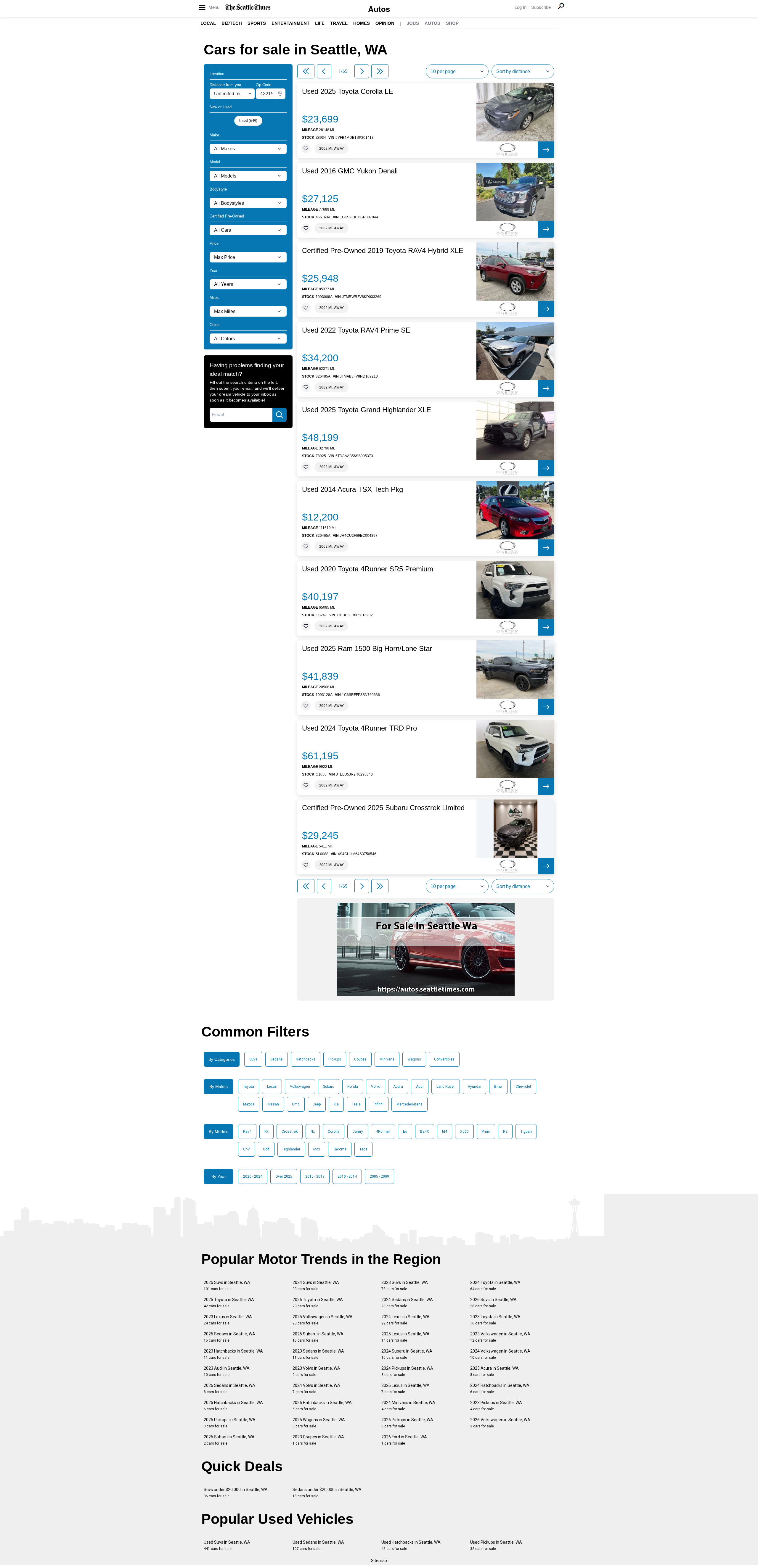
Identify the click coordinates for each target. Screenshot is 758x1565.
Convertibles (444, 1059)
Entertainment (290, 23)
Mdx (316, 1149)
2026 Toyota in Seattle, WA (318, 1302)
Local (208, 23)
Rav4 (247, 1131)
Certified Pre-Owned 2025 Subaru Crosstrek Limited (383, 807)
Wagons (414, 1059)
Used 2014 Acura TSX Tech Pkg (352, 489)
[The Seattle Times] (248, 7)
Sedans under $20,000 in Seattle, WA (327, 1492)
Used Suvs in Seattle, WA (227, 1545)
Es (405, 1131)
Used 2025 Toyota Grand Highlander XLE (366, 409)
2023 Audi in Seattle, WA (227, 1371)
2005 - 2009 (379, 1176)
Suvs (253, 1059)
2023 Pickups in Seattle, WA (496, 1405)
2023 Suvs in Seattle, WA (404, 1285)
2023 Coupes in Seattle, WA (318, 1440)
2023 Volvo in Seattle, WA (316, 1371)
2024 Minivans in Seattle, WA (408, 1405)
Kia (336, 1104)
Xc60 (464, 1131)
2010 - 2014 (347, 1176)
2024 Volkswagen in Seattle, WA (500, 1354)
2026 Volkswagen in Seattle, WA (500, 1422)
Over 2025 (283, 1176)
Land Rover (445, 1086)
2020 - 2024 (252, 1176)
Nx (313, 1131)
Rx (266, 1131)
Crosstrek (290, 1131)
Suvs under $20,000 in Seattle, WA (236, 1492)
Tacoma (339, 1149)
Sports (257, 23)
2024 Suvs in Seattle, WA (316, 1285)
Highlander (291, 1149)
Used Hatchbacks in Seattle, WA (411, 1545)
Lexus (272, 1086)
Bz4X (424, 1131)
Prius (486, 1131)
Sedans (276, 1059)
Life (320, 23)
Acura (398, 1086)
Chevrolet (523, 1086)
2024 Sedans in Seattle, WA (407, 1302)
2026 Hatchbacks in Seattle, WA (322, 1405)
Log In (520, 7)
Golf (266, 1149)
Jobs (413, 23)
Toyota (248, 1086)
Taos (363, 1149)
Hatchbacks (305, 1059)
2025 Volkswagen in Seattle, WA (323, 1319)
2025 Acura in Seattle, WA (494, 1371)
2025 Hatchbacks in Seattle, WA (233, 1405)
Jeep (317, 1104)
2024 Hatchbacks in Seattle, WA (499, 1388)
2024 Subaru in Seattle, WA (406, 1354)
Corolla (333, 1131)
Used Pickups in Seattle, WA (496, 1545)
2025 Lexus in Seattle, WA (405, 1337)
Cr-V (246, 1149)
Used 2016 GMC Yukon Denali (350, 171)
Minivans (387, 1059)
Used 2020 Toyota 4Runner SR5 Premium (367, 569)
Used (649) (248, 121)
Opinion (384, 23)
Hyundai (474, 1086)
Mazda (248, 1104)
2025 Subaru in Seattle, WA (318, 1337)
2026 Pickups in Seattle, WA (407, 1422)
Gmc (296, 1104)
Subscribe (541, 7)
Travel (339, 23)
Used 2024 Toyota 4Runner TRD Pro (359, 728)
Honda (352, 1086)
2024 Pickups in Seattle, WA (407, 1371)
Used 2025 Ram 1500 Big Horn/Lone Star (367, 648)
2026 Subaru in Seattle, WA (229, 1440)
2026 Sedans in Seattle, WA (229, 1388)
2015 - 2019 (315, 1176)
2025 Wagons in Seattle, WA (319, 1422)
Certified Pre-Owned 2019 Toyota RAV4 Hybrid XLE (382, 250)
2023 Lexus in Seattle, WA (228, 1319)
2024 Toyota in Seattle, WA (495, 1285)
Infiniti (378, 1104)
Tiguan (526, 1131)
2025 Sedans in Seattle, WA (229, 1337)
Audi (419, 1086)
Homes (361, 23)
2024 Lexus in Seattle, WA (405, 1319)
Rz (505, 1131)
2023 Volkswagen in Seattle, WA (500, 1337)
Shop (452, 23)
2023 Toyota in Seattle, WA (495, 1319)
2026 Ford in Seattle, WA (404, 1440)
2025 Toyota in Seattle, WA (229, 1302)
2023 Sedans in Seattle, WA (318, 1354)
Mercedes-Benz (409, 1104)
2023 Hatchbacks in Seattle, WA (233, 1354)
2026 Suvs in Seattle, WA (493, 1302)
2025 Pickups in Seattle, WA (230, 1422)
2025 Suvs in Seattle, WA (227, 1285)
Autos (379, 8)
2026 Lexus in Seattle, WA (405, 1388)
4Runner (383, 1131)
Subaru (328, 1086)
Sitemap (379, 1560)
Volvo (375, 1086)
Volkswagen (300, 1086)
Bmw (498, 1086)
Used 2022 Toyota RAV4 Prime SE (356, 330)
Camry (357, 1131)
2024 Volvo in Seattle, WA (316, 1388)
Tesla (356, 1104)
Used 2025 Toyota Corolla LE (347, 91)
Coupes (360, 1059)
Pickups (334, 1059)
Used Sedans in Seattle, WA (318, 1545)
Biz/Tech (231, 23)
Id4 (444, 1131)
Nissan (273, 1104)
